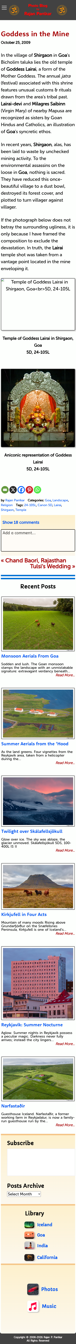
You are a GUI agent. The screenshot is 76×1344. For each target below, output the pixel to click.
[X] (13, 490)
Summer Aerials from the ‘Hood (34, 744)
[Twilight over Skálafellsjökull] (38, 801)
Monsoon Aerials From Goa (30, 656)
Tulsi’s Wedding (50, 566)
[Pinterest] (29, 490)
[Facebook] (21, 490)
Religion (7, 505)
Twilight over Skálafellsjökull (31, 831)
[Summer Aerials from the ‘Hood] (38, 713)
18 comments (20, 522)
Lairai (57, 505)
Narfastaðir (13, 1106)
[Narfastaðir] (38, 1079)
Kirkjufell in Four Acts (24, 914)
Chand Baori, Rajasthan (35, 560)
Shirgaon (7, 510)
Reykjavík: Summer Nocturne (32, 1025)
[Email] (5, 490)
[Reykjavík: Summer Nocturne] (38, 983)
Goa (48, 500)
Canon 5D (45, 505)
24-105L (30, 505)
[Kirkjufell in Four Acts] (38, 886)
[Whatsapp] (37, 490)
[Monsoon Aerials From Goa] (38, 624)
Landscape (60, 500)
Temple (20, 510)
